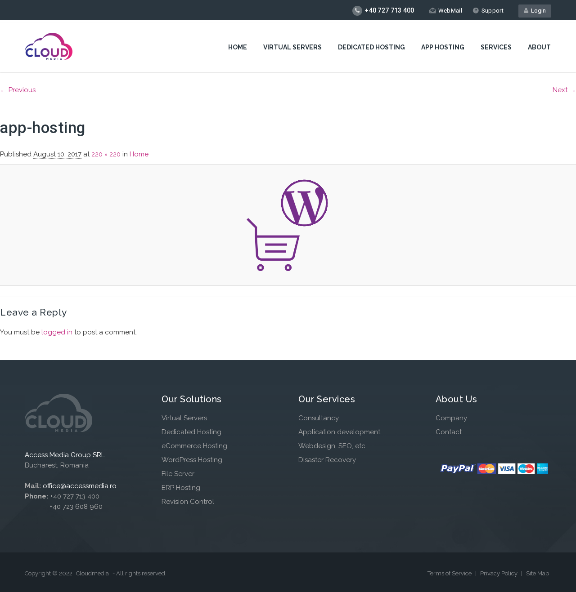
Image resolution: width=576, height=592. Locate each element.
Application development (339, 432)
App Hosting (442, 47)
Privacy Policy (499, 573)
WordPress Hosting (192, 460)
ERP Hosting (181, 488)
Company (451, 418)
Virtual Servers (292, 47)
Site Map (537, 573)
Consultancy (318, 418)
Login (537, 10)
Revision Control (188, 502)
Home (237, 47)
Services (496, 47)
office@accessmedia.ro (80, 486)
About (539, 47)
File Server (178, 474)
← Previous (18, 90)
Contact (449, 432)
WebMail (450, 10)
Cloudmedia (92, 573)
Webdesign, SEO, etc (331, 446)
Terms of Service (450, 573)
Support (493, 10)
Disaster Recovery (327, 460)
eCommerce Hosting (194, 446)
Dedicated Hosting (371, 47)
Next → (564, 90)
